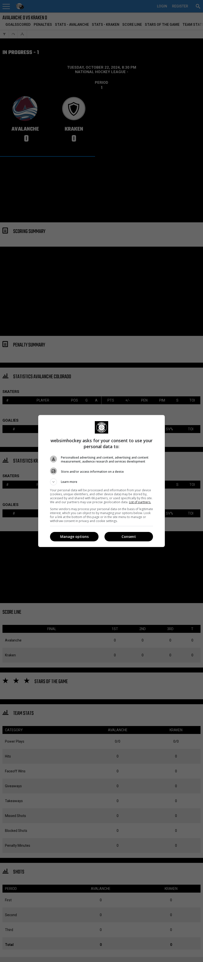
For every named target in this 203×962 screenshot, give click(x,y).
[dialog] (101, 481)
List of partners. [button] (140, 502)
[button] (101, 481)
